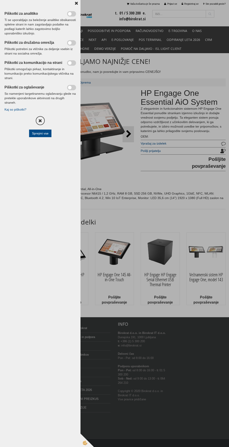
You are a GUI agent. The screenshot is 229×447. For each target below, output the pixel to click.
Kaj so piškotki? (15, 109)
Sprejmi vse (40, 133)
